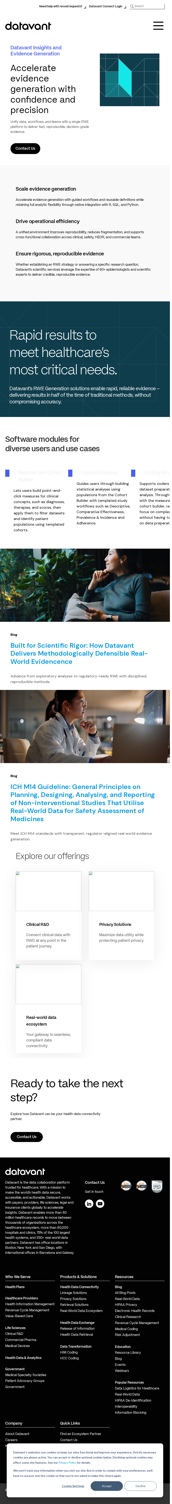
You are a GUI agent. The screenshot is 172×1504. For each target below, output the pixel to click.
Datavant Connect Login (105, 6)
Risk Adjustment (127, 1335)
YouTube (100, 1203)
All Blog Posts (125, 1293)
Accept (107, 1486)
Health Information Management (30, 1304)
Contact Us (68, 1440)
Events (120, 1365)
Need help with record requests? (60, 6)
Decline (141, 1486)
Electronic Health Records (135, 1311)
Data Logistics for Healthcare (137, 1388)
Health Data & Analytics (23, 1358)
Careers (11, 1440)
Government (15, 1369)
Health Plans (15, 1287)
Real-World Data (127, 1299)
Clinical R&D (14, 1334)
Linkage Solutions (73, 1293)
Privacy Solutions (73, 1299)
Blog (118, 1359)
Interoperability (126, 1406)
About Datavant (17, 1434)
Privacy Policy (67, 1462)
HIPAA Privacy (126, 1305)
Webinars (122, 1371)
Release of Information (77, 1329)
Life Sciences (15, 1328)
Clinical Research (128, 1317)
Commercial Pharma (20, 1340)
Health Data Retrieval (76, 1335)
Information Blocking (130, 1413)
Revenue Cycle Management (27, 1310)
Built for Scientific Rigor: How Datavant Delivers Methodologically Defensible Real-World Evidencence (79, 653)
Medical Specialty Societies (25, 1375)
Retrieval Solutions (74, 1305)
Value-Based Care (19, 1316)
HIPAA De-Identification (133, 1400)
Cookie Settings (73, 1486)
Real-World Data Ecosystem (81, 1311)
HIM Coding (69, 1352)
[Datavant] (28, 26)
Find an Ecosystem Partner (80, 1434)
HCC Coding (69, 1358)
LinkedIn (89, 1203)
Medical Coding (126, 1329)
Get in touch (94, 1192)
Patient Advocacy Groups (24, 1381)
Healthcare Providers (21, 1298)
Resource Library (128, 1353)
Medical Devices (17, 1346)
